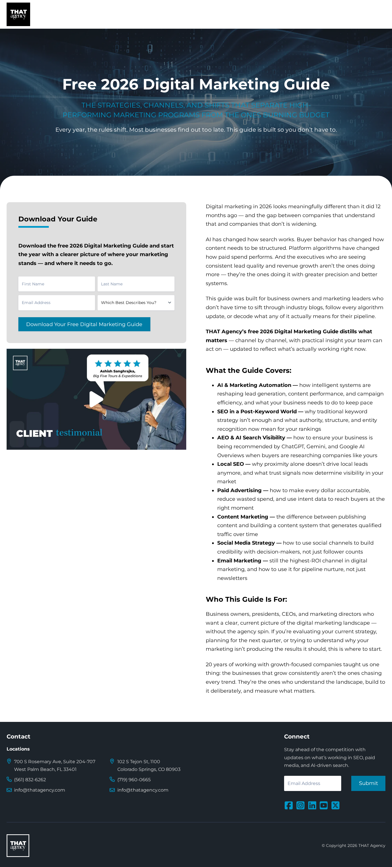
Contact (18, 736)
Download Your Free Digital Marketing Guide (84, 324)
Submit (368, 783)
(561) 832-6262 (30, 779)
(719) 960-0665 (134, 779)
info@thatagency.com (39, 790)
